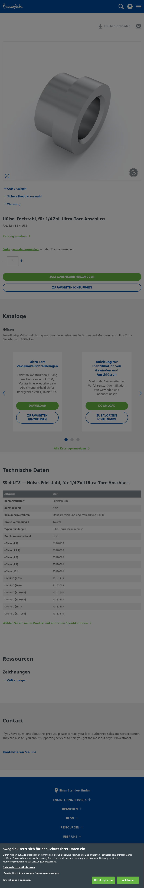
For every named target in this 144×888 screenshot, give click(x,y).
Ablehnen (128, 880)
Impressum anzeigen (47, 873)
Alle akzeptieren (103, 880)
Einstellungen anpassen (17, 880)
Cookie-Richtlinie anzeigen (19, 873)
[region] (72, 865)
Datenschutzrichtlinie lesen (19, 867)
